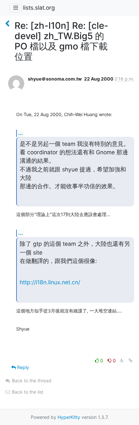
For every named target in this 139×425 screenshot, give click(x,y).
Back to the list (27, 392)
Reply (22, 367)
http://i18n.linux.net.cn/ (50, 282)
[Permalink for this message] (130, 360)
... (20, 133)
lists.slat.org (39, 7)
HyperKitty (69, 417)
